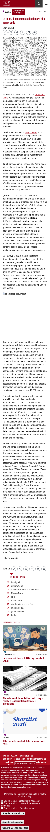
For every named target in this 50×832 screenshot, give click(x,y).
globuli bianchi (18, 611)
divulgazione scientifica (22, 604)
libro (13, 597)
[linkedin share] (28, 32)
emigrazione (17, 586)
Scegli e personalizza (13, 813)
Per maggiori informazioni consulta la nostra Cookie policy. (25, 795)
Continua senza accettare (15, 828)
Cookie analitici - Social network (18, 808)
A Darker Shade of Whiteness (25, 590)
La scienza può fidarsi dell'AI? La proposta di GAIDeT (23, 659)
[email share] (34, 32)
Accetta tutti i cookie (12, 822)
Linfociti (15, 615)
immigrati (15, 582)
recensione (16, 600)
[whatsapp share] (11, 32)
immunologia (17, 608)
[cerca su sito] (39, 3)
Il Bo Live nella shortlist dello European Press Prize (24, 742)
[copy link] (5, 32)
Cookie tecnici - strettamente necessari (21, 801)
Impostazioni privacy (25, 763)
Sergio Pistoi (31, 132)
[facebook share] (22, 32)
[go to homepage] (6, 3)
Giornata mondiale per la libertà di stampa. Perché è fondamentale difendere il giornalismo (23, 701)
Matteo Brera (17, 593)
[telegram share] (16, 32)
